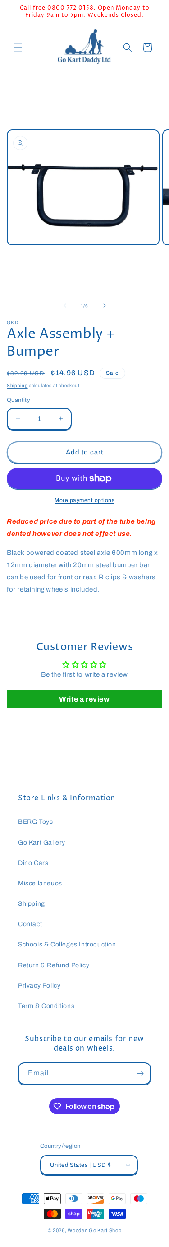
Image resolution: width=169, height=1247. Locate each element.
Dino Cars (33, 863)
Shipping (17, 385)
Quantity (18, 400)
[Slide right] (104, 305)
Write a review (84, 699)
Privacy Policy (39, 985)
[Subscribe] (140, 1073)
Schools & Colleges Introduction (67, 944)
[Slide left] (65, 305)
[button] (18, 47)
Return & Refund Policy (53, 965)
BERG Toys (35, 821)
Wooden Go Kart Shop (94, 1230)
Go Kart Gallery (41, 842)
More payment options (84, 500)
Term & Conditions (46, 1006)
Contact (30, 924)
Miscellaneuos (40, 883)
